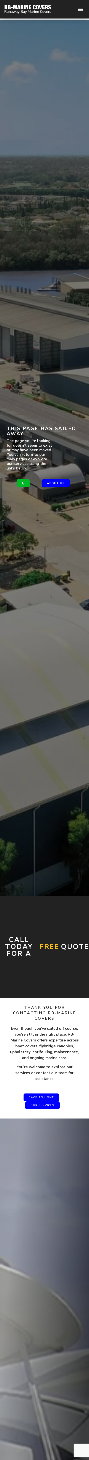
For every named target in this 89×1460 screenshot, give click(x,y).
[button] (80, 9)
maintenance (66, 1052)
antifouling (42, 1052)
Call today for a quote (47, 946)
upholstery (20, 1052)
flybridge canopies (56, 1046)
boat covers (26, 1046)
